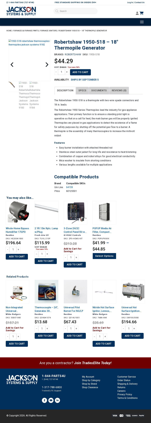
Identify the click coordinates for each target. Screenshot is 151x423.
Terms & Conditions (127, 398)
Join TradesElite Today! (92, 363)
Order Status (123, 380)
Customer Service (126, 376)
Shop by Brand (89, 383)
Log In (130, 2)
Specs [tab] (82, 90)
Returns (121, 387)
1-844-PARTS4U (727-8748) (21, 2)
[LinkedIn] (57, 400)
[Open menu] (142, 22)
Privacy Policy (124, 394)
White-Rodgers (13, 314)
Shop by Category (91, 380)
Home (9, 31)
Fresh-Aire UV (42, 235)
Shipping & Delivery (127, 383)
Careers (121, 391)
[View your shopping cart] (144, 13)
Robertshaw (73, 54)
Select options (104, 256)
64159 (69, 187)
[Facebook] (44, 400)
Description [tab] (65, 90)
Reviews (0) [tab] (119, 90)
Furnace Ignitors (48, 31)
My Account (88, 376)
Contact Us (139, 2)
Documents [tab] (99, 90)
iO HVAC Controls (72, 235)
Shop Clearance (90, 387)
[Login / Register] (137, 13)
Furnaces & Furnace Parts (26, 31)
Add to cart (80, 72)
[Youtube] (51, 400)
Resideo (10, 235)
